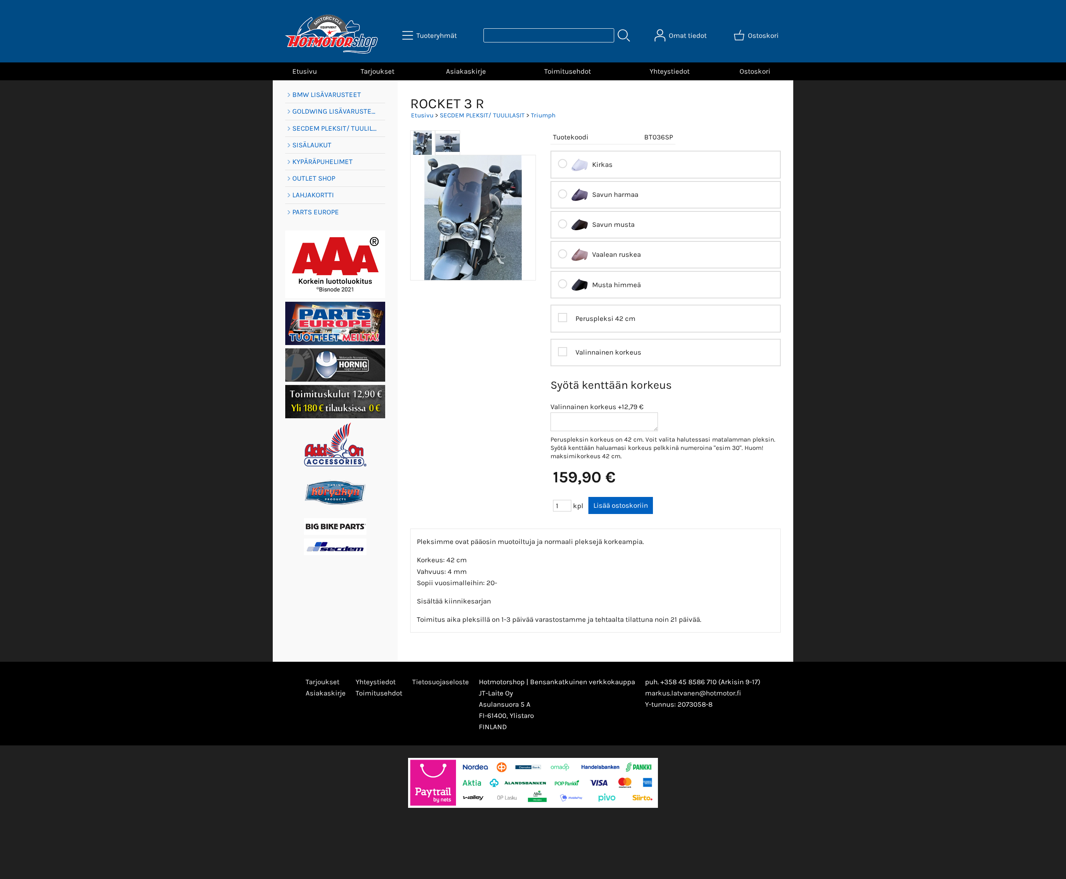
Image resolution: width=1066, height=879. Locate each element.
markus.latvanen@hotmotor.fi (693, 693)
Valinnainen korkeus (583, 406)
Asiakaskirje (466, 71)
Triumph (543, 115)
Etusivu (304, 71)
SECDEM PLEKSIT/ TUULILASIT (482, 115)
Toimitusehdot (567, 71)
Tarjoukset (377, 71)
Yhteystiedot (670, 71)
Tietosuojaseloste (440, 682)
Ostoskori (755, 71)
